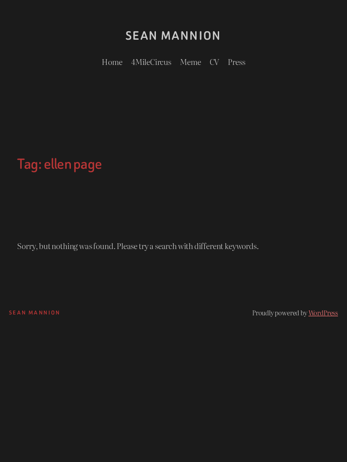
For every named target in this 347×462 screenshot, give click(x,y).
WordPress (323, 312)
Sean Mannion (173, 35)
